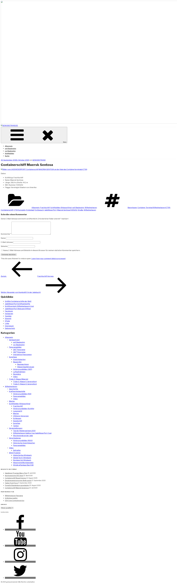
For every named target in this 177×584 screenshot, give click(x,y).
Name (3, 238)
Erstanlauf (30, 210)
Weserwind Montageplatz (23, 463)
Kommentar (6, 234)
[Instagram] (20, 562)
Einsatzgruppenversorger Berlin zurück (18, 480)
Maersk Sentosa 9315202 (67, 210)
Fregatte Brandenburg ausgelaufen (17, 485)
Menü (64, 142)
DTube (7, 321)
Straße (80, 210)
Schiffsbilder (9, 153)
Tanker (16, 426)
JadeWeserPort (50, 210)
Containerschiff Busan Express (15, 478)
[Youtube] (20, 546)
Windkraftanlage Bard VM (23, 465)
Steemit (8, 319)
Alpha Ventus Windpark (22, 455)
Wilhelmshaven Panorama (14, 495)
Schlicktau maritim (11, 498)
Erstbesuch (39, 210)
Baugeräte (17, 362)
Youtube (8, 316)
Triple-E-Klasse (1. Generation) (25, 382)
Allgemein (8, 146)
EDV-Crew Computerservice (14, 500)
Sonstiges (13, 357)
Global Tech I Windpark (22, 458)
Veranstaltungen (15, 428)
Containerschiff (7, 210)
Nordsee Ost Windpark (22, 460)
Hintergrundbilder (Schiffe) (23, 409)
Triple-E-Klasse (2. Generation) (25, 384)
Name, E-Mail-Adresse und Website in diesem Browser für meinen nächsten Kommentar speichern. (41, 250)
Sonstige (16, 423)
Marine (12, 401)
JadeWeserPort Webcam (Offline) (18, 309)
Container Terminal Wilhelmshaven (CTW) (153, 208)
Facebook (9, 311)
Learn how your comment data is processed (48, 259)
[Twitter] (20, 578)
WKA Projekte (14, 453)
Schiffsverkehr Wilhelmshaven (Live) (19, 306)
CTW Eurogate (20, 210)
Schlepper (17, 418)
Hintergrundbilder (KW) (22, 394)
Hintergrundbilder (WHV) (23, 441)
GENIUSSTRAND (39, 160)
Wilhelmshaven (91, 208)
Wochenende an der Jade (23, 436)
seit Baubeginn (10, 148)
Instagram (9, 314)
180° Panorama (19, 350)
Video (15, 377)
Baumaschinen (23, 364)
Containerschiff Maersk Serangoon (17, 488)
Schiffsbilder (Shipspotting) (61, 208)
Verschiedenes (15, 438)
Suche (7, 156)
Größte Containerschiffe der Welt (18, 301)
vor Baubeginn (10, 151)
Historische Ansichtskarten (24, 443)
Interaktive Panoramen (22, 355)
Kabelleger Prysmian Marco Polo (16, 473)
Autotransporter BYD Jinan (14, 475)
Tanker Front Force (11, 483)
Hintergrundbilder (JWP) (22, 369)
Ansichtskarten (19, 359)
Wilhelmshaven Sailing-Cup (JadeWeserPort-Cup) (32, 433)
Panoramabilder (15, 347)
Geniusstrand (14, 340)
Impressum (9, 326)
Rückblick (17, 374)
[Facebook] (20, 530)
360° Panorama (19, 352)
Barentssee (132, 208)
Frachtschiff (45, 208)
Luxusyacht (17, 411)
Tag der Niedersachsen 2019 (24, 431)
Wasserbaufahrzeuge (25, 367)
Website (4, 246)
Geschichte (13, 389)
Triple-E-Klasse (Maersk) (18, 379)
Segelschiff (17, 421)
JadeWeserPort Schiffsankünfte (17, 304)
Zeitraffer (17, 450)
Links (7, 323)
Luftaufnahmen (19, 372)
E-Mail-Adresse (7, 242)
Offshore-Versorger (21, 416)
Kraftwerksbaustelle (17, 391)
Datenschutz (10, 328)
